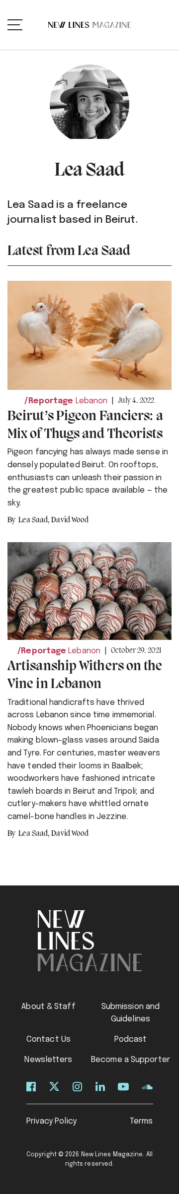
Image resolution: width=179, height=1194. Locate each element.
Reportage (50, 401)
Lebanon (92, 401)
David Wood (70, 520)
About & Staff (48, 1007)
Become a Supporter (130, 1060)
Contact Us (48, 1039)
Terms (141, 1121)
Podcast (130, 1039)
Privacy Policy (51, 1121)
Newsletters (48, 1060)
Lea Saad (34, 520)
